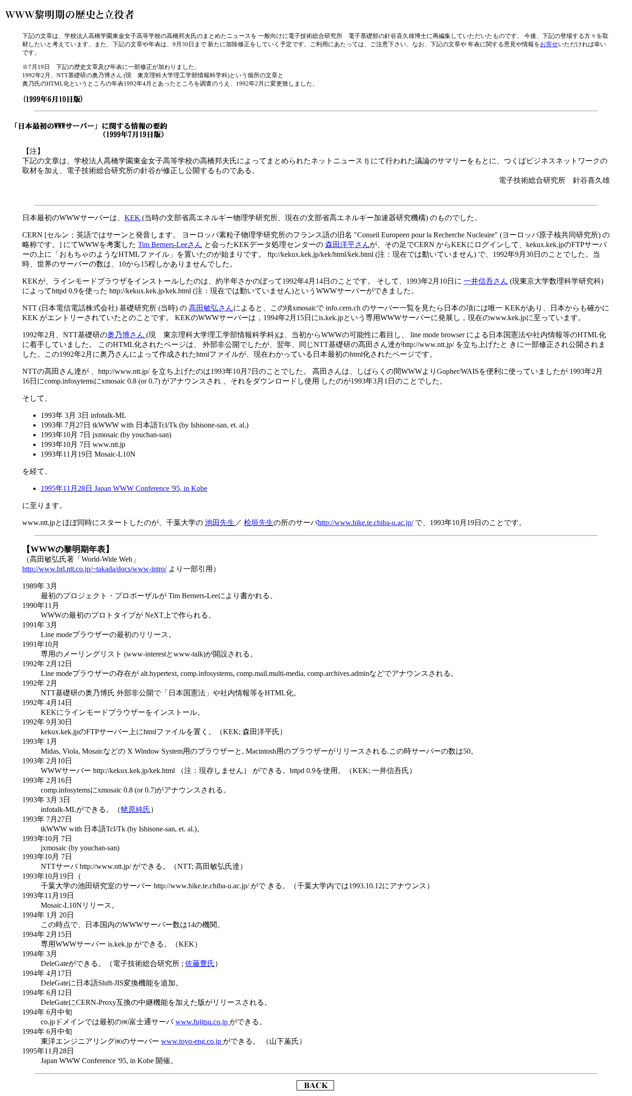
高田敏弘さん (211, 308)
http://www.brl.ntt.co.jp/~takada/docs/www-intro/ (94, 569)
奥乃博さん (126, 335)
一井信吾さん (486, 281)
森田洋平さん (347, 244)
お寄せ (549, 44)
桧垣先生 (258, 522)
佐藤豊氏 (200, 963)
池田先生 (220, 522)
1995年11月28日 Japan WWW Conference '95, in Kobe (124, 488)
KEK (133, 218)
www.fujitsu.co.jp (202, 1022)
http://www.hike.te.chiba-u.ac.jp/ (365, 522)
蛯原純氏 (135, 809)
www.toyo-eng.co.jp (192, 1041)
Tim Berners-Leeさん (170, 244)
